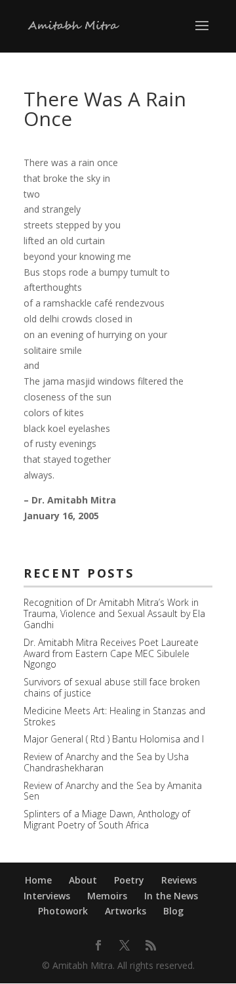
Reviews (179, 880)
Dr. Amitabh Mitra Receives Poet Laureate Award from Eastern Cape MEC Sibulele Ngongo (111, 653)
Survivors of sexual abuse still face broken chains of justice (112, 687)
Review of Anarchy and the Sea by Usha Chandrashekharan (106, 762)
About (83, 880)
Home (38, 880)
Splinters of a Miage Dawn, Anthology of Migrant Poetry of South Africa (107, 819)
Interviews (47, 895)
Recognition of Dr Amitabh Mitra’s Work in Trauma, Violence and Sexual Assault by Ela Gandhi (114, 613)
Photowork (63, 911)
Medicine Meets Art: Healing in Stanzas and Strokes (114, 716)
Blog (173, 911)
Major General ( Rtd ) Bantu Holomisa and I (114, 739)
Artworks (125, 911)
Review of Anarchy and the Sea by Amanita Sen (113, 791)
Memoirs (107, 895)
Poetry (129, 880)
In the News (171, 895)
